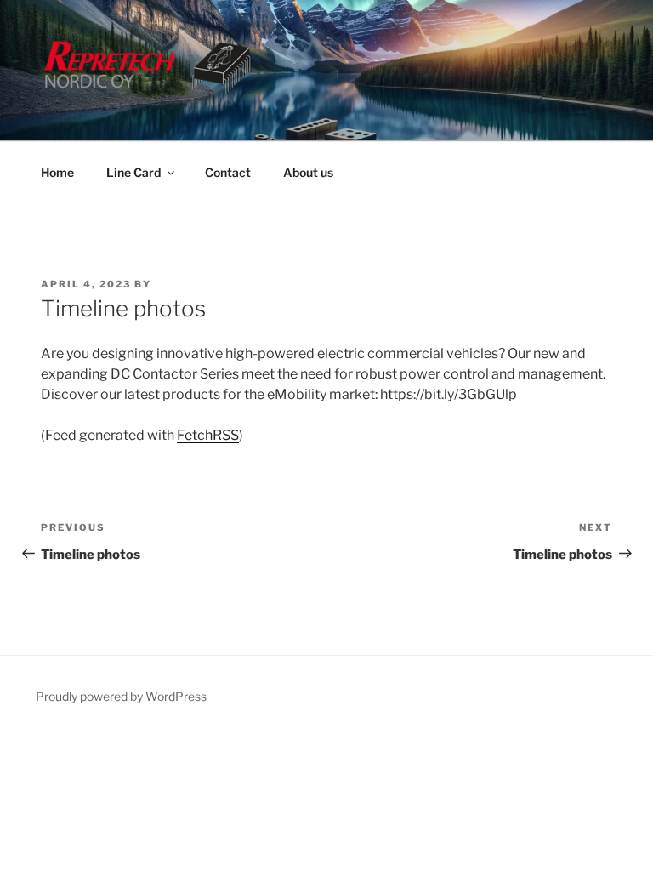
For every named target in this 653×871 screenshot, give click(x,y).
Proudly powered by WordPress (121, 696)
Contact (228, 172)
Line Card (133, 172)
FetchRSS (208, 435)
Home (57, 172)
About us (308, 172)
